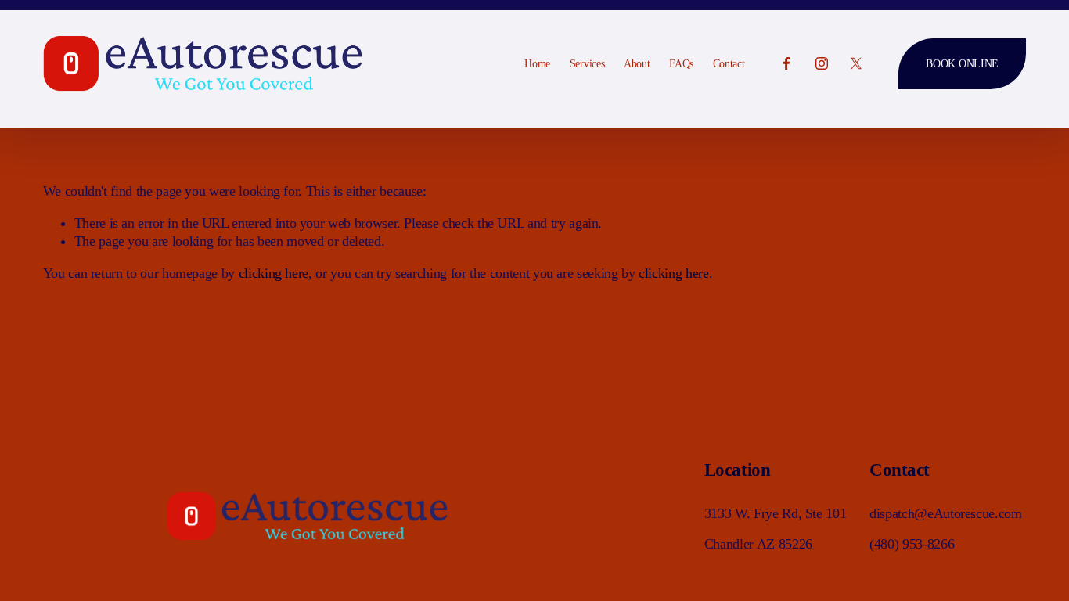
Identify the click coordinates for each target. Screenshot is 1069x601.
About (637, 63)
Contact (729, 63)
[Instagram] (822, 63)
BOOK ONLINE (962, 63)
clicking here (273, 273)
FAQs (681, 63)
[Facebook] (786, 63)
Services (587, 63)
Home (537, 63)
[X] (856, 63)
